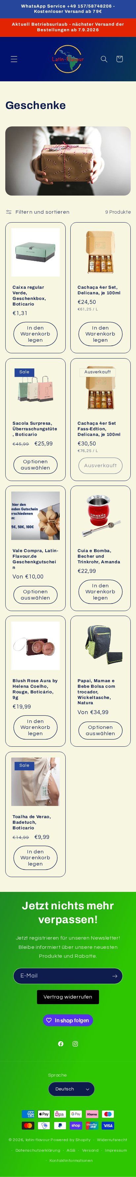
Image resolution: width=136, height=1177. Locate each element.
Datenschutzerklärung (38, 1150)
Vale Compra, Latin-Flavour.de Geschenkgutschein (35, 559)
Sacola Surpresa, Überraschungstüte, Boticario (35, 428)
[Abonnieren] (114, 976)
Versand (90, 1150)
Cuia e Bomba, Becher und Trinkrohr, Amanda (99, 556)
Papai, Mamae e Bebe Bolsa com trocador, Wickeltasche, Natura (96, 692)
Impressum (116, 1150)
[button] (13, 59)
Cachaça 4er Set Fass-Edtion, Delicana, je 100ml (99, 428)
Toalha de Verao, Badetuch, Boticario (32, 822)
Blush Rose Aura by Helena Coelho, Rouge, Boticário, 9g (35, 689)
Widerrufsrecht (112, 1140)
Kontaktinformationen (71, 1161)
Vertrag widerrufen (68, 997)
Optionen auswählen (35, 464)
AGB (71, 1150)
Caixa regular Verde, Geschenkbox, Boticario (29, 296)
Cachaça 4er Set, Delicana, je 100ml (99, 290)
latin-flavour (38, 1140)
